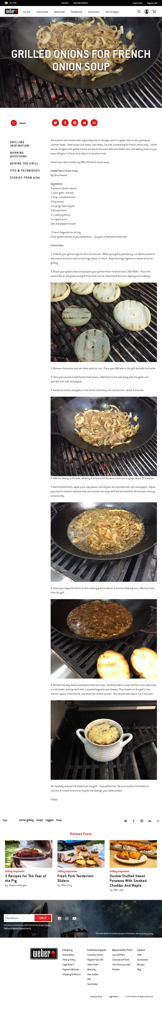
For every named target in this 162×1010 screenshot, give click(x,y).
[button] (32, 11)
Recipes (141, 964)
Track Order (92, 984)
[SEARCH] (139, 11)
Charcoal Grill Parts (120, 959)
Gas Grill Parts (118, 954)
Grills (139, 954)
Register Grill (152, 3)
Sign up (43, 918)
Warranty (91, 969)
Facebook (59, 918)
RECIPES (65, 3)
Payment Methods (70, 969)
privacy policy (147, 933)
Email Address (11, 918)
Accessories (142, 959)
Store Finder (137, 3)
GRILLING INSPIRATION (19, 143)
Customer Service (95, 954)
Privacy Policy (68, 959)
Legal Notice (68, 964)
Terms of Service (19, 928)
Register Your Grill (95, 959)
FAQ (89, 979)
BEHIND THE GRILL (24, 163)
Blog (139, 969)
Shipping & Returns (71, 974)
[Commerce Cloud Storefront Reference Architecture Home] (11, 11)
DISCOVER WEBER (80, 3)
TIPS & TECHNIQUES (25, 170)
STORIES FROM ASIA (25, 177)
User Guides (92, 974)
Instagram (67, 918)
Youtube (74, 918)
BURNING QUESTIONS (18, 154)
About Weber (68, 954)
